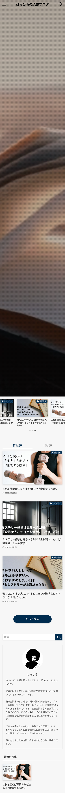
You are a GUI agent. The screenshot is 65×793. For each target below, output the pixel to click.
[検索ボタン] (60, 4)
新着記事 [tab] (17, 445)
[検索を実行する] (58, 637)
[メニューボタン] (4, 4)
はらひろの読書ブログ (32, 4)
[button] (30, 430)
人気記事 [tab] (47, 445)
